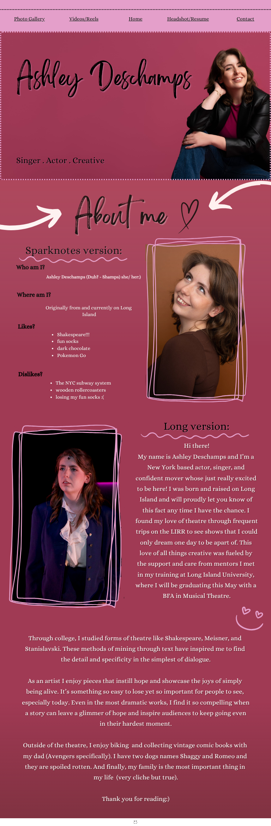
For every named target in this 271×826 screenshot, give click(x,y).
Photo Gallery (29, 19)
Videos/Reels (83, 19)
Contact (245, 19)
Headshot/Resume (188, 19)
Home (136, 19)
